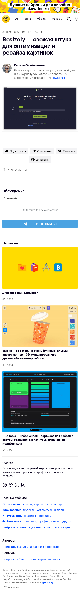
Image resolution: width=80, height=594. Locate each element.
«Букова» (58, 78)
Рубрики (41, 18)
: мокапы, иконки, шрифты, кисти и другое (37, 521)
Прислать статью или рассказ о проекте (30, 546)
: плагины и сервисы (27, 515)
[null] (15, 151)
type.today (47, 582)
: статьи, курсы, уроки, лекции (33, 504)
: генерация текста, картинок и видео (36, 527)
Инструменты (17, 169)
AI (16, 18)
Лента (27, 18)
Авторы (57, 18)
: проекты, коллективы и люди (33, 510)
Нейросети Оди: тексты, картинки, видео (31, 559)
